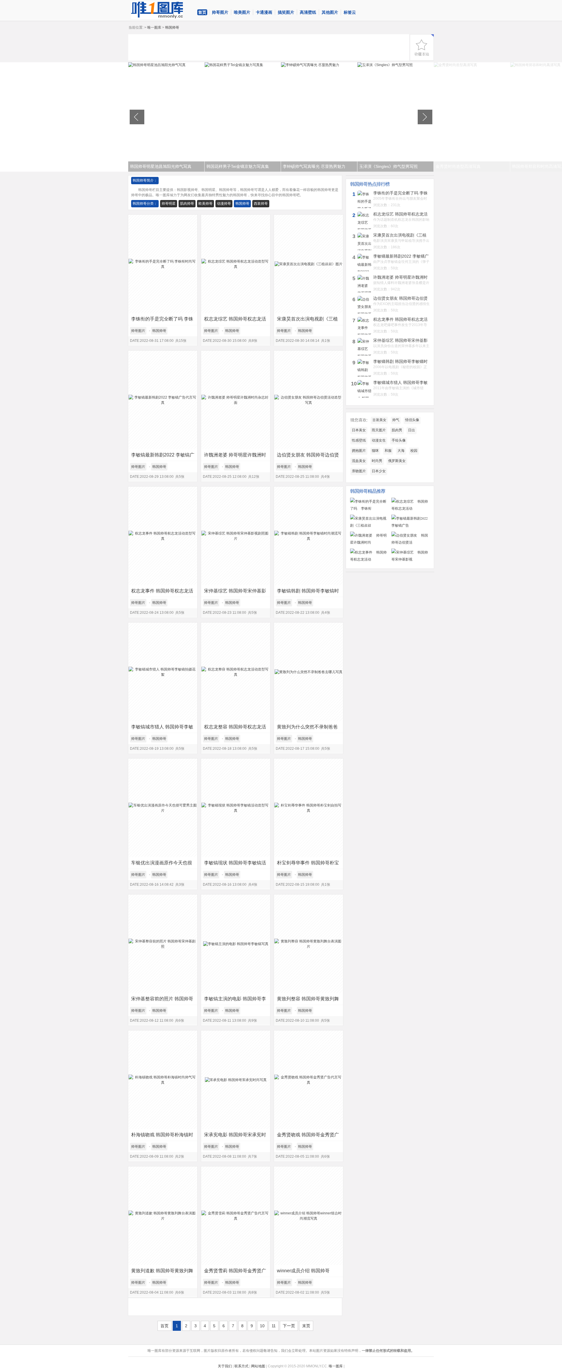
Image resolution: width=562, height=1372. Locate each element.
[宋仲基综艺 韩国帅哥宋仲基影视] (410, 559)
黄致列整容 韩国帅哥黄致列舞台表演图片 (308, 1000)
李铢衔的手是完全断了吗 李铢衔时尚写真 (162, 320)
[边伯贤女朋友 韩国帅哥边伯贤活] (410, 542)
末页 (306, 1325)
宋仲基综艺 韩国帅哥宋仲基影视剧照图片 (235, 592)
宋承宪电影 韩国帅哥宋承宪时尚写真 (235, 1136)
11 (274, 1325)
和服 (388, 451)
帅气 (395, 420)
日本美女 (359, 430)
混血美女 (359, 461)
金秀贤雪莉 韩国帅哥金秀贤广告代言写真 (235, 1272)
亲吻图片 (359, 471)
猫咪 (375, 451)
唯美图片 (242, 12)
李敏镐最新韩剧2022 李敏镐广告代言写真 (162, 456)
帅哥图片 (220, 12)
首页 (202, 12)
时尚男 (377, 461)
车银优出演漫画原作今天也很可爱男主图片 (161, 864)
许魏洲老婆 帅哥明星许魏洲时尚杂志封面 (235, 456)
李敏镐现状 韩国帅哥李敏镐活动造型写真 (235, 864)
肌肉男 (397, 430)
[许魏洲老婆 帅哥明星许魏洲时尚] (369, 542)
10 (262, 1325)
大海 (401, 451)
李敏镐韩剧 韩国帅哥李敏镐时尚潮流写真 (308, 592)
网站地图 (258, 1366)
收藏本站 (422, 47)
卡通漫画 (264, 12)
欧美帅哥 (205, 203)
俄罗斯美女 (397, 461)
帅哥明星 (169, 203)
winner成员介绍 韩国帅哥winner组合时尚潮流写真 (303, 1272)
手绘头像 (399, 440)
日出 (411, 430)
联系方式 (241, 1366)
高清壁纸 (308, 12)
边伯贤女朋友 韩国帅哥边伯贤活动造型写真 (308, 456)
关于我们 (225, 1366)
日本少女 (379, 471)
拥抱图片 (359, 451)
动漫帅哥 (224, 203)
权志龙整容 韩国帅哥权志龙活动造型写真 (235, 728)
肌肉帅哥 (187, 203)
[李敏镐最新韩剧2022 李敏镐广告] (410, 525)
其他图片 (330, 12)
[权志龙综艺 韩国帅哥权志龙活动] (410, 508)
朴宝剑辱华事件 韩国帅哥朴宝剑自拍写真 (308, 864)
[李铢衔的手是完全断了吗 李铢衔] (369, 508)
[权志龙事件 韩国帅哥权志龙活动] (369, 559)
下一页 (289, 1325)
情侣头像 (412, 420)
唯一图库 (154, 27)
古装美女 (379, 420)
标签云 (350, 12)
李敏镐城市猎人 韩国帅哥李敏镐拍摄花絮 (162, 728)
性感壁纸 (359, 440)
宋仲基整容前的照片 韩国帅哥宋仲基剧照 (162, 1000)
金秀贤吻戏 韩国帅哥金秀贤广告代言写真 (308, 1136)
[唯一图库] (162, 10)
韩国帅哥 (242, 203)
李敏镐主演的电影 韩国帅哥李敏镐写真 (235, 1000)
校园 (413, 451)
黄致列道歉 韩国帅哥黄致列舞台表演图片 (162, 1272)
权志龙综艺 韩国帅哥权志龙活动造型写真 (235, 320)
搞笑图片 (286, 12)
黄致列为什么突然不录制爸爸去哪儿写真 (307, 728)
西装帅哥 (261, 203)
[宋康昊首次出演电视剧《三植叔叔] (369, 525)
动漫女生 (379, 440)
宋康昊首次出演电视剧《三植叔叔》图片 (307, 320)
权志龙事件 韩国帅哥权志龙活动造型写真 (162, 592)
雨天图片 (379, 430)
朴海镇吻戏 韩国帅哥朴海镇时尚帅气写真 (162, 1136)
